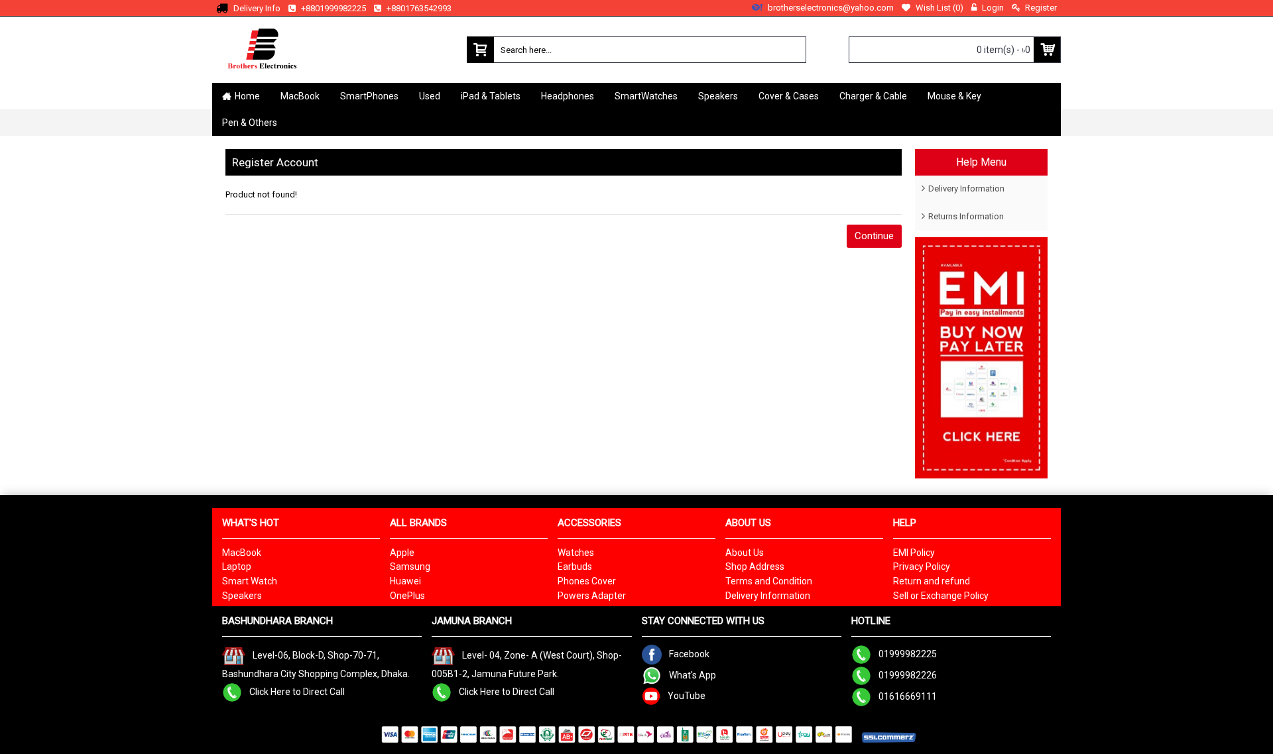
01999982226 (908, 675)
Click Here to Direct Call (297, 691)
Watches (576, 552)
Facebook (689, 654)
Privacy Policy (921, 566)
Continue (874, 236)
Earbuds (575, 566)
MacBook (241, 552)
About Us (744, 552)
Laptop (236, 566)
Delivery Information (966, 188)
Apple (402, 552)
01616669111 (908, 696)
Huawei (405, 581)
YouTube (686, 695)
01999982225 (908, 654)
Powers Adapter (592, 595)
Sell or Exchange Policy (941, 595)
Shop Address (754, 566)
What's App (692, 675)
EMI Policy (914, 552)
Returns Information (966, 216)
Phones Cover (587, 581)
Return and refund (931, 581)
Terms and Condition (768, 581)
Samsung (410, 566)
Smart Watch (249, 581)
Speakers (242, 595)
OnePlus (407, 595)
